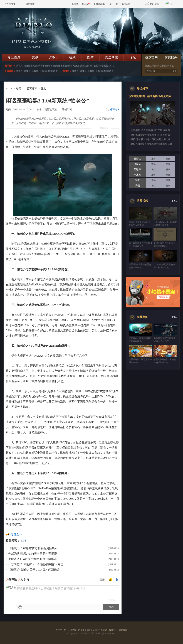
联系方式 (102, 630)
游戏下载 (169, 65)
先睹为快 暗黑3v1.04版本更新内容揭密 (32, 553)
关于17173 (61, 630)
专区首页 (14, 57)
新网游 (75, 4)
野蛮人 (19, 71)
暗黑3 (19, 88)
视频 (72, 57)
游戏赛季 (40, 65)
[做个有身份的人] (110, 580)
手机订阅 (67, 109)
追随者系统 (61, 65)
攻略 (53, 57)
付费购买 (171, 57)
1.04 (23, 540)
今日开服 (113, 4)
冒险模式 (30, 65)
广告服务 (82, 630)
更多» (174, 201)
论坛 (132, 57)
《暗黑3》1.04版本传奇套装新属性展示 (33, 548)
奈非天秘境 (73, 65)
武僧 (55, 71)
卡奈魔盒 (103, 65)
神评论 (114, 109)
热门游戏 (154, 4)
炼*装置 (94, 65)
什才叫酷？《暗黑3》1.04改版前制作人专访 (35, 564)
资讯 (35, 57)
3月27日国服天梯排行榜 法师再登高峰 (151, 144)
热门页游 (126, 4)
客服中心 (113, 630)
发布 (111, 607)
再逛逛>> (16, 534)
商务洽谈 (92, 630)
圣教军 (35, 71)
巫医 (42, 71)
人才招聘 (72, 630)
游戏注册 (159, 65)
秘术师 (48, 71)
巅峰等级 (50, 65)
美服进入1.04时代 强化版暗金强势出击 (32, 558)
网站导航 (30, 4)
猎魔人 (27, 71)
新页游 (85, 4)
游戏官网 (151, 57)
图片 (90, 57)
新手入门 (20, 65)
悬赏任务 (84, 65)
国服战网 (149, 65)
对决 (111, 65)
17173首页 (10, 4)
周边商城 (111, 57)
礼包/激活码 (99, 4)
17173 (9, 88)
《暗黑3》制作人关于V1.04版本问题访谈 (34, 569)
